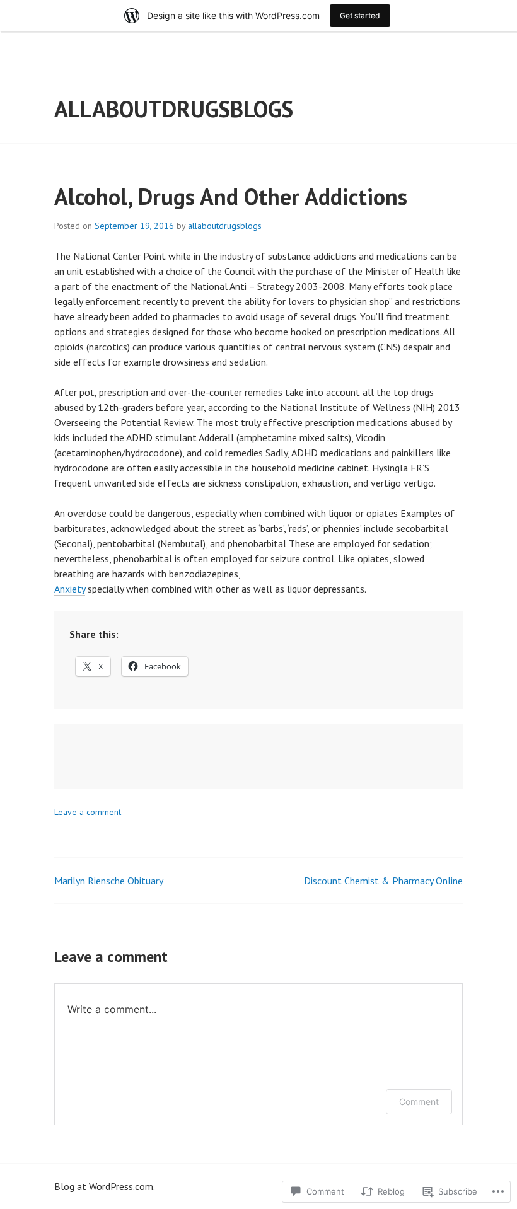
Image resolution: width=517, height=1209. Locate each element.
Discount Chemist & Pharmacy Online (383, 880)
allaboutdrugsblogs (173, 109)
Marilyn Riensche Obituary (108, 880)
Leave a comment (87, 812)
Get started (360, 15)
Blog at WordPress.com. (104, 1186)
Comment (419, 1101)
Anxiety (69, 588)
